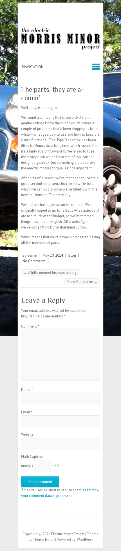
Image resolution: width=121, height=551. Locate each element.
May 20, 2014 (52, 255)
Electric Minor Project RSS (64, 524)
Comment (30, 326)
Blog (72, 255)
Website (27, 434)
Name (27, 389)
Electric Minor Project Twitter (56, 524)
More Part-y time (82, 281)
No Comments (34, 261)
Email (26, 412)
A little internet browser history (50, 272)
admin (32, 255)
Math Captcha (32, 456)
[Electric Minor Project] (60, 40)
